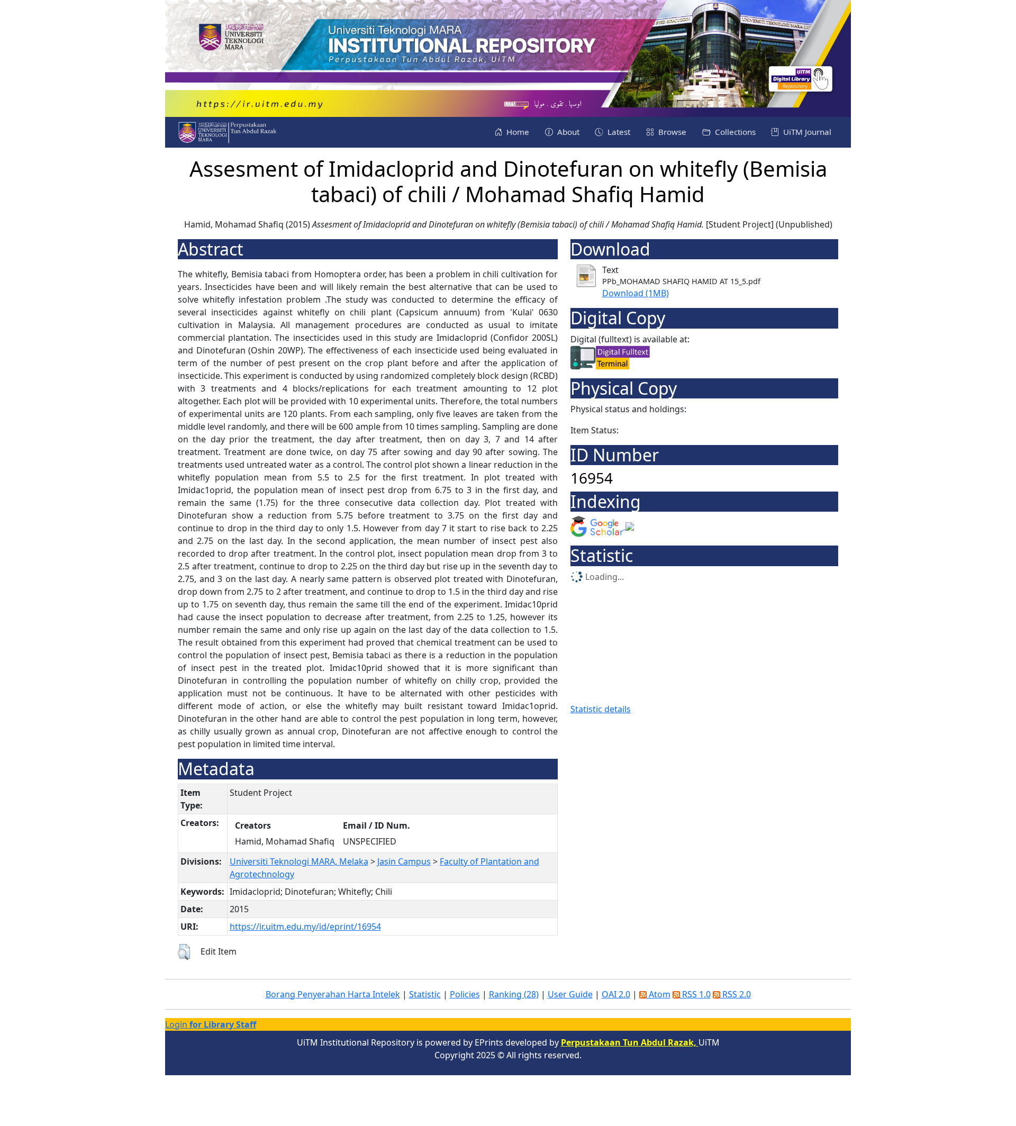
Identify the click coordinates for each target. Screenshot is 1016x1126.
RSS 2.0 (735, 994)
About (567, 131)
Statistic (425, 994)
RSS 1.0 (695, 994)
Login (210, 1024)
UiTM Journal (806, 131)
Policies (465, 994)
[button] (184, 952)
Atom (658, 994)
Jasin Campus (404, 861)
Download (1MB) (635, 293)
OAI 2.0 (616, 994)
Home (516, 131)
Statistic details (600, 709)
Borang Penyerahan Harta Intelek (333, 994)
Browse (671, 131)
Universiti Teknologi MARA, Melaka (299, 861)
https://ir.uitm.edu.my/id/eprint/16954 (305, 926)
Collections (734, 131)
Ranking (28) (514, 994)
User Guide (570, 994)
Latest (617, 131)
